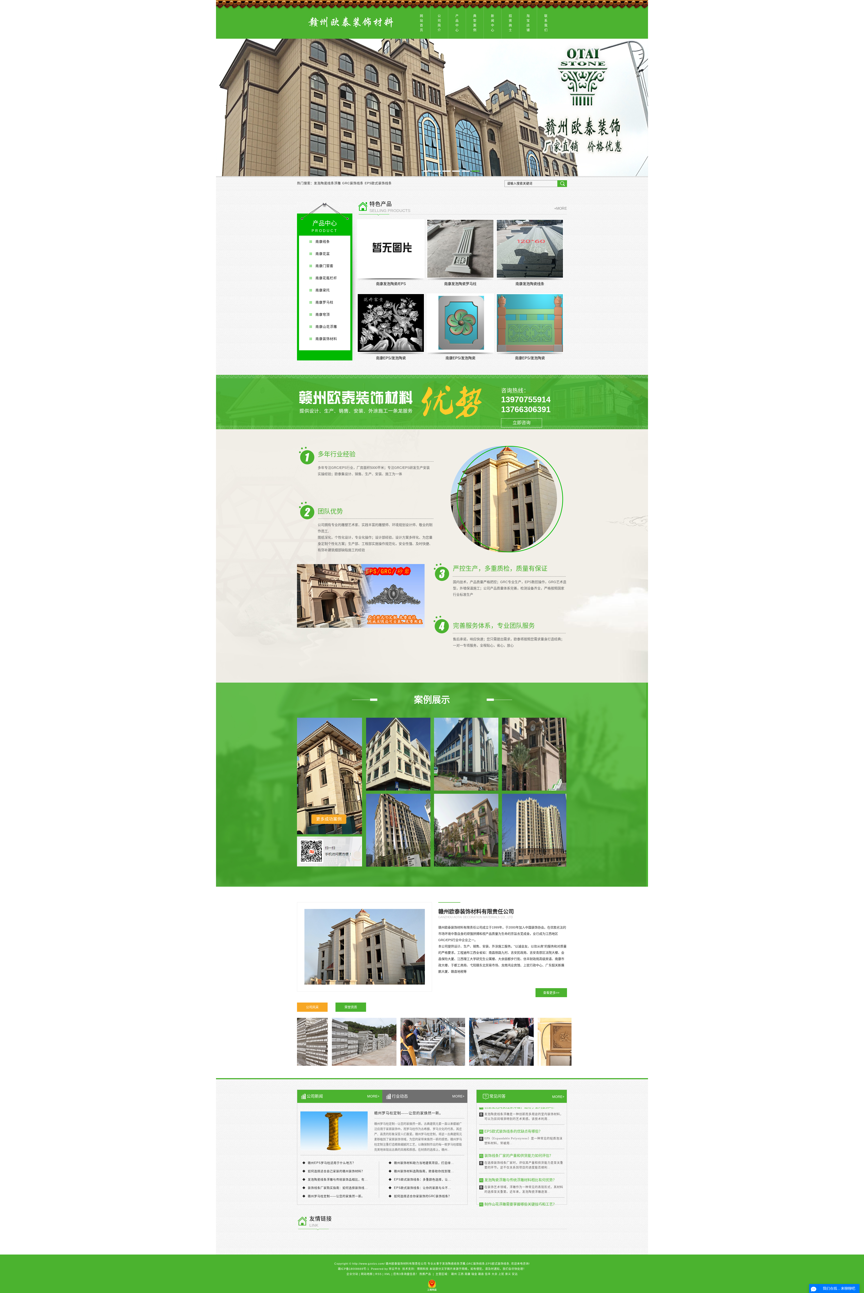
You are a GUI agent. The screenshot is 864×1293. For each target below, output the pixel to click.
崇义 (508, 1274)
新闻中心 (492, 23)
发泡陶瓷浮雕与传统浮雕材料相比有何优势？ (520, 1129)
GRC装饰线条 (352, 183)
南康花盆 (322, 254)
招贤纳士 (510, 23)
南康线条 (322, 241)
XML (387, 1274)
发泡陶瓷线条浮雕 (327, 183)
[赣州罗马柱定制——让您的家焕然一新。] (334, 1130)
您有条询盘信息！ (405, 1274)
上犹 (501, 1274)
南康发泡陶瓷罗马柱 (460, 284)
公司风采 (312, 1007)
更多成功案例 (329, 819)
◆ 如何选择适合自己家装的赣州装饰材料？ (333, 1171)
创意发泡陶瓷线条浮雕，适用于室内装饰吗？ (520, 1202)
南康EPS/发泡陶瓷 (391, 358)
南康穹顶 (322, 314)
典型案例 (474, 23)
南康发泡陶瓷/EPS (391, 284)
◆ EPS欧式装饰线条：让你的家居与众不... (420, 1188)
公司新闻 (315, 1096)
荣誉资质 (350, 1007)
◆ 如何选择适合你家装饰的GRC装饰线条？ (420, 1196)
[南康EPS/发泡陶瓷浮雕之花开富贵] (391, 323)
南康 (467, 1274)
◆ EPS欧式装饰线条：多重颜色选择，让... (420, 1179)
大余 (494, 1274)
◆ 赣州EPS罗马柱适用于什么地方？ (329, 1163)
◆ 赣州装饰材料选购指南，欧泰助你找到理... (421, 1171)
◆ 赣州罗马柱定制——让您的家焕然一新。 (333, 1196)
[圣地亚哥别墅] (466, 830)
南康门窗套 (324, 266)
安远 (515, 1274)
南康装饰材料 (326, 339)
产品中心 (457, 23)
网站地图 (367, 1274)
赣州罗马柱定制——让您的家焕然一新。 (408, 1113)
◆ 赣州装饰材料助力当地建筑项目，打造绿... (421, 1163)
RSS (378, 1274)
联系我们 (545, 23)
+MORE (560, 208)
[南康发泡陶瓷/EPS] (391, 248)
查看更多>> (551, 992)
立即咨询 (522, 422)
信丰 (488, 1274)
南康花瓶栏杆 (326, 278)
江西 (461, 1274)
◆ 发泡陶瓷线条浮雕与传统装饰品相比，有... (335, 1179)
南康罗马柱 (324, 302)
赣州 (454, 1274)
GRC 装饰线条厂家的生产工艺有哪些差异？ (519, 1178)
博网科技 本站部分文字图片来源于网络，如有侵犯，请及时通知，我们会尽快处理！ (471, 1269)
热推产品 (425, 1274)
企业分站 (352, 1274)
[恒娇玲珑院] (534, 754)
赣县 (481, 1274)
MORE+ (373, 1096)
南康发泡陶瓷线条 (529, 284)
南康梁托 (322, 290)
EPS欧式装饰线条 (378, 183)
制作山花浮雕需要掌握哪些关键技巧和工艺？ (520, 1154)
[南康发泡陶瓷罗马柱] (460, 248)
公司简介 (439, 23)
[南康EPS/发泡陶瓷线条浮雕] (460, 323)
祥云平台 (394, 1269)
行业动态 (400, 1096)
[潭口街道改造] (398, 754)
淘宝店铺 (528, 23)
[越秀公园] (398, 830)
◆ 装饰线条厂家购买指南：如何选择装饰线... (335, 1188)
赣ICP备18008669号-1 (353, 1269)
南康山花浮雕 (326, 326)
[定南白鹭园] (466, 754)
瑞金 (474, 1274)
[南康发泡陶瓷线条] (530, 248)
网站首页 (421, 23)
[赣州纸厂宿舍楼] (534, 830)
